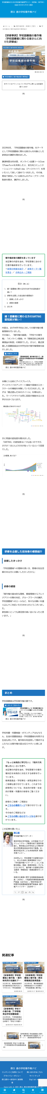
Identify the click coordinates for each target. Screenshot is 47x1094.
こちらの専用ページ (16, 805)
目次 (20, 284)
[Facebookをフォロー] (19, 892)
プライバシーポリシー (12, 1076)
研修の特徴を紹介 (15, 269)
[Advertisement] (23, 119)
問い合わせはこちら (35, 1072)
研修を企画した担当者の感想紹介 (20, 296)
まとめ (9, 307)
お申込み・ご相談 (23, 272)
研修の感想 (13, 303)
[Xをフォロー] (15, 892)
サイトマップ (34, 1076)
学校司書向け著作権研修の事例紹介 (17, 76)
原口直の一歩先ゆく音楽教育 (12, 1081)
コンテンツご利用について (12, 1072)
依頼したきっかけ (16, 299)
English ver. (34, 1079)
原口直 (17, 833)
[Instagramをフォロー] (22, 892)
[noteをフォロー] (29, 892)
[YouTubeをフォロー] (26, 892)
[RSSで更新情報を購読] (33, 892)
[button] (42, 608)
